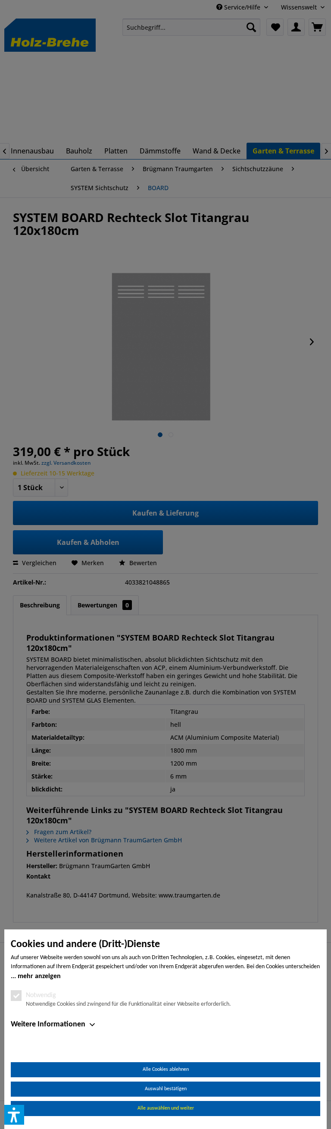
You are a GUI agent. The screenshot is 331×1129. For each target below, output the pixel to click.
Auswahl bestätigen (166, 1088)
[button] (14, 1115)
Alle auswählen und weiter (165, 1108)
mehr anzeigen (39, 976)
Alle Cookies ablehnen (166, 1069)
